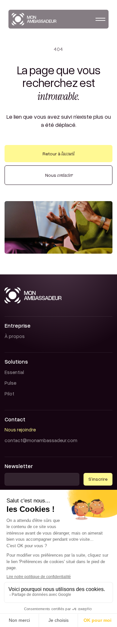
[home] (34, 19)
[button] (100, 19)
